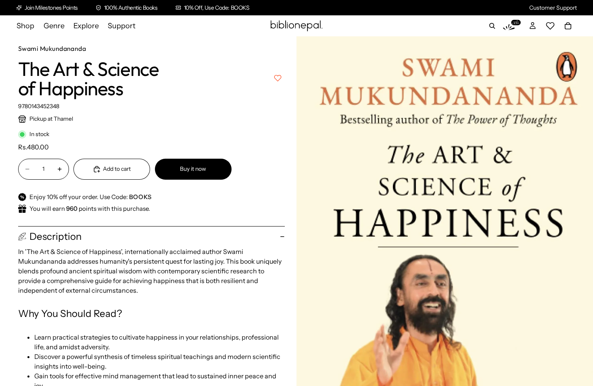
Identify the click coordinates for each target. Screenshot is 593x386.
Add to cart (117, 168)
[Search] (492, 26)
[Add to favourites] (278, 78)
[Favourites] (550, 26)
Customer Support (553, 7)
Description (55, 236)
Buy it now (193, 168)
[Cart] (568, 26)
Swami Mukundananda (52, 48)
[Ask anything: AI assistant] (512, 26)
